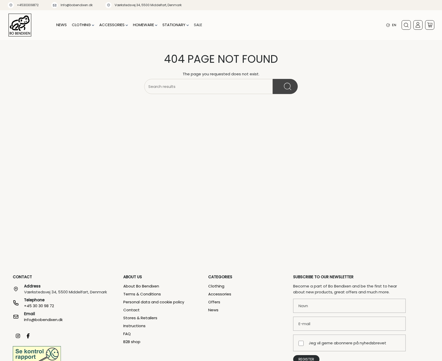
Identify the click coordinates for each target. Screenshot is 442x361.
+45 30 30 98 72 (39, 305)
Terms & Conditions (142, 294)
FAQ (127, 333)
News (213, 310)
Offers (214, 302)
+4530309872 (28, 5)
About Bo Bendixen (141, 286)
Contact (131, 310)
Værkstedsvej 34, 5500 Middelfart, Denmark (148, 5)
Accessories (219, 294)
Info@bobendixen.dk (77, 5)
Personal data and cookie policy (153, 302)
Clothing (216, 286)
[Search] (285, 86)
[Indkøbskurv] (429, 25)
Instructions (134, 325)
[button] (83, 25)
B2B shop (131, 341)
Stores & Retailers (140, 318)
